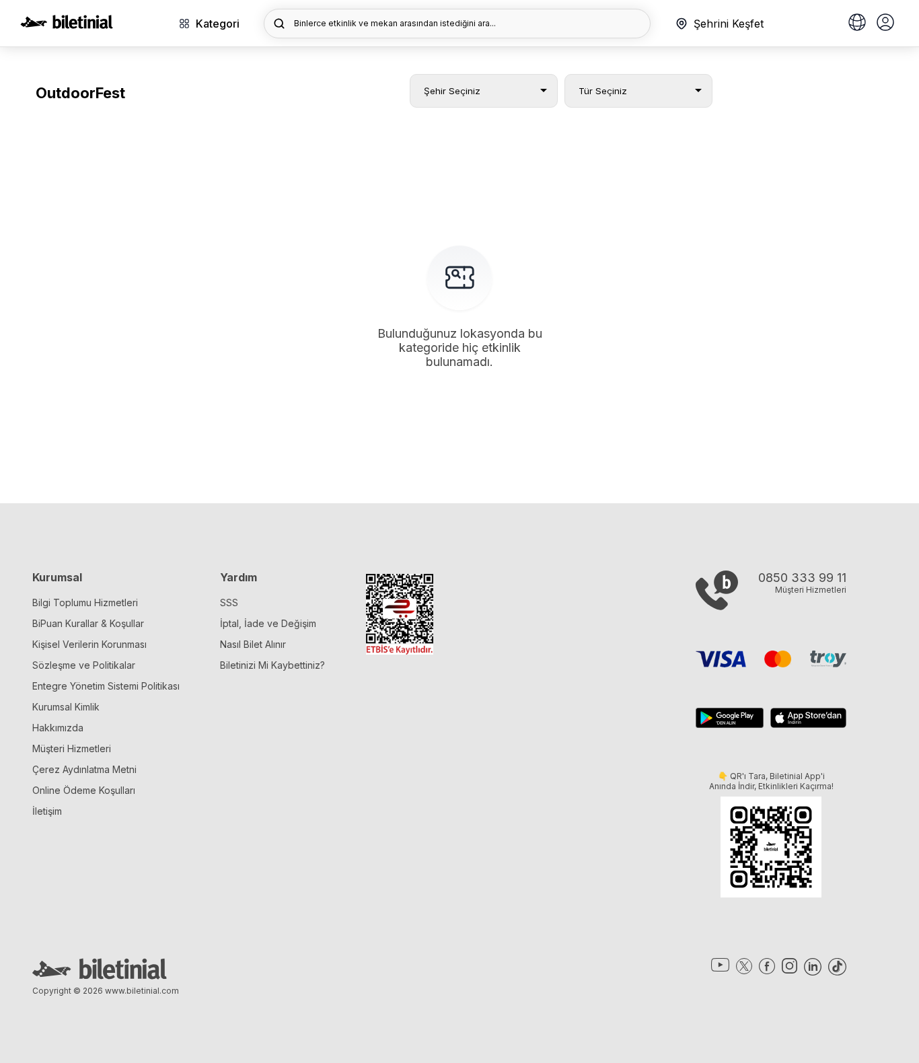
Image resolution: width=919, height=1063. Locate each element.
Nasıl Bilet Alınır (253, 644)
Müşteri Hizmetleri (71, 748)
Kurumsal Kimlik (66, 706)
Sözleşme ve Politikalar (83, 665)
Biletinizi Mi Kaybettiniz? (272, 665)
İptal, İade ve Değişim (268, 623)
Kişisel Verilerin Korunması (89, 644)
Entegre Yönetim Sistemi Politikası (106, 686)
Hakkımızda (57, 727)
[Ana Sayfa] (66, 25)
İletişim (47, 811)
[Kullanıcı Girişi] (885, 23)
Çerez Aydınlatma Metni (84, 769)
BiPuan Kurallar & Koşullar (88, 623)
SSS (229, 602)
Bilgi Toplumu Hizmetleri (85, 602)
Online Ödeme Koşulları (83, 790)
